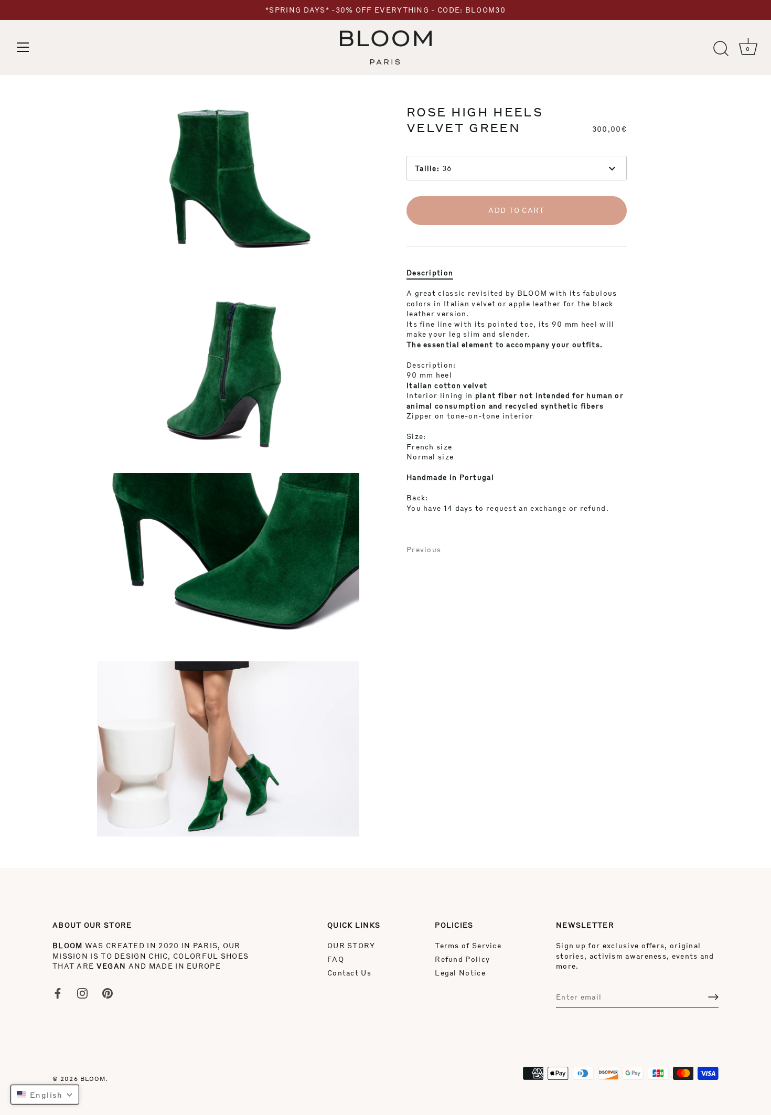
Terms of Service (468, 945)
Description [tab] (429, 271)
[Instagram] (82, 992)
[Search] (720, 48)
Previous (423, 549)
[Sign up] (713, 997)
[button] (45, 1094)
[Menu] (23, 47)
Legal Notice (460, 972)
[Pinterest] (107, 992)
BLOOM (93, 1078)
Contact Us (349, 972)
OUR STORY (351, 945)
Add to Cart (516, 210)
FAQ (335, 959)
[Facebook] (57, 992)
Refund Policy (462, 959)
